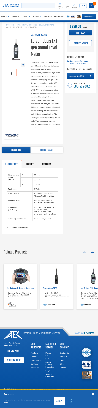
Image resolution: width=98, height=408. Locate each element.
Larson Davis (39, 35)
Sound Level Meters (46, 25)
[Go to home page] (10, 5)
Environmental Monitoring (27, 25)
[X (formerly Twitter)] (87, 333)
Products (34, 353)
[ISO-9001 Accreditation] (87, 375)
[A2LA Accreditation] (87, 364)
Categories (10, 25)
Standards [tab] (46, 164)
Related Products (46, 150)
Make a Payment (48, 354)
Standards (35, 368)
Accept (59, 401)
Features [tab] (30, 164)
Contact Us (64, 353)
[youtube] (93, 333)
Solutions (34, 364)
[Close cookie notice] (93, 394)
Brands (34, 357)
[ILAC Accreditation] (87, 352)
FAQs (47, 371)
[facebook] (85, 333)
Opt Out (71, 401)
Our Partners (36, 360)
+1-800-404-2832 (89, 16)
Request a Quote (14, 360)
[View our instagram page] (89, 333)
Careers (63, 368)
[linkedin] (91, 333)
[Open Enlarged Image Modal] (23, 65)
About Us (63, 357)
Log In (83, 6)
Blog (61, 364)
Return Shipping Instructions (49, 364)
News (62, 360)
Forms (48, 359)
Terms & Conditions (49, 375)
